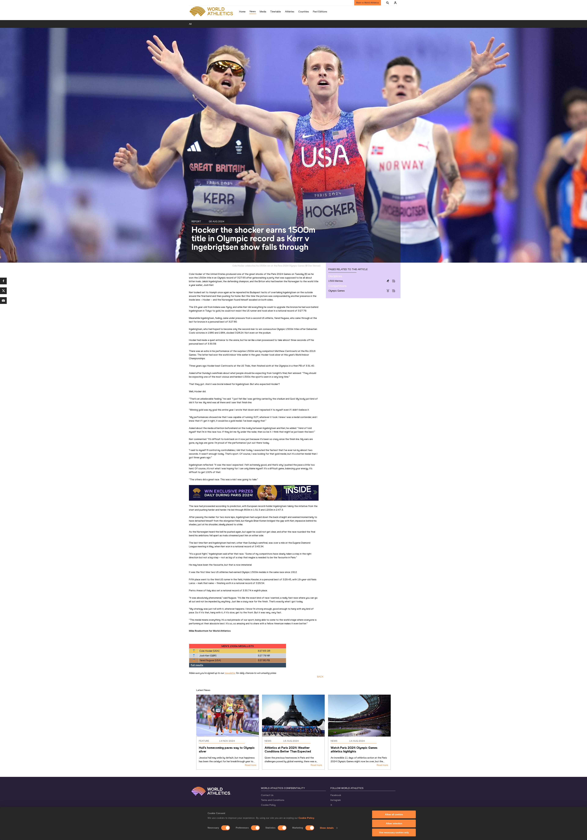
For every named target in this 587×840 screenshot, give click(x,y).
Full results (197, 665)
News (253, 11)
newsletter (230, 673)
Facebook (335, 795)
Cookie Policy (306, 818)
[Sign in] (395, 3)
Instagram (335, 800)
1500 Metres (335, 280)
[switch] (255, 827)
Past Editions (320, 11)
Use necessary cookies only (394, 832)
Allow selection (394, 823)
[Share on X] (3, 290)
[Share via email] (3, 300)
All (190, 23)
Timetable (275, 11)
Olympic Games (336, 290)
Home (242, 11)
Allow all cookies (394, 814)
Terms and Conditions (272, 800)
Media (263, 11)
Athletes (289, 11)
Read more (250, 765)
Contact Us (267, 795)
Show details (327, 828)
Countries (303, 11)
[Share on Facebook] (3, 281)
